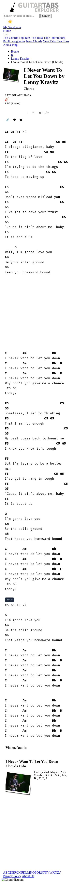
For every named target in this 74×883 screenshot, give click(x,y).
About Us (28, 876)
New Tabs (49, 41)
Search (46, 15)
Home (7, 30)
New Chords (34, 41)
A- (40, 112)
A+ (47, 112)
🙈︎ (21, 119)
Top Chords (10, 37)
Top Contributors (54, 37)
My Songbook (12, 27)
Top (5, 34)
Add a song (10, 44)
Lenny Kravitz (20, 58)
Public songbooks (14, 41)
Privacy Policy (12, 876)
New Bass (62, 41)
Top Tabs (24, 37)
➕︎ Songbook (14, 112)
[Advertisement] (37, 313)
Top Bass (37, 37)
